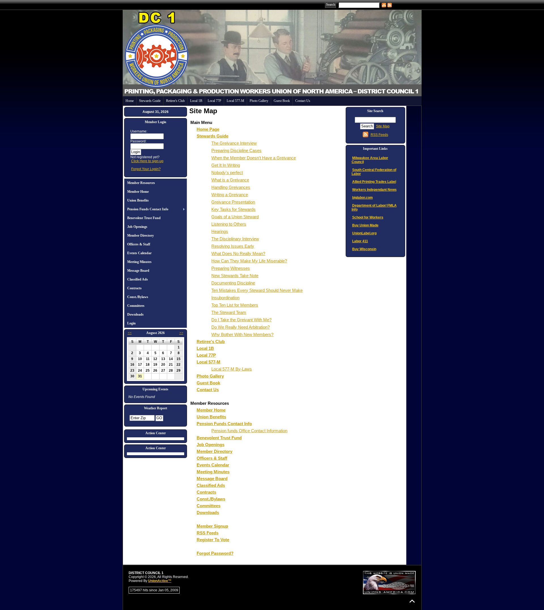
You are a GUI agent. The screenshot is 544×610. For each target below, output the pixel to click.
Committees (135, 306)
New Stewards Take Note (234, 275)
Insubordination (225, 297)
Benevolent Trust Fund (144, 218)
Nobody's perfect (227, 172)
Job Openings (137, 227)
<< (130, 333)
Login (131, 323)
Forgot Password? (215, 553)
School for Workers (367, 217)
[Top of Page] (412, 601)
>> (181, 333)
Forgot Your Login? (146, 169)
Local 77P (214, 101)
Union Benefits (138, 200)
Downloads (135, 314)
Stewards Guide (150, 101)
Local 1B (196, 101)
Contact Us (302, 101)
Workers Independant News (374, 190)
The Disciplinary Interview (235, 238)
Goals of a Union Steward (235, 216)
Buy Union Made (365, 225)
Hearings (219, 231)
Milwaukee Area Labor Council (370, 160)
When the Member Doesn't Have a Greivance (253, 157)
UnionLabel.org (364, 233)
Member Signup (212, 526)
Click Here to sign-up (147, 161)
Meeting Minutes (139, 262)
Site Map (383, 126)
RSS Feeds (207, 532)
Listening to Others (228, 224)
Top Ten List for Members (234, 305)
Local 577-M (235, 101)
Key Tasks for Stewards (233, 209)
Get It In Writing (225, 165)
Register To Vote (213, 539)
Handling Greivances (230, 187)
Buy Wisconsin (364, 249)
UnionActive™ (159, 581)
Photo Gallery (259, 101)
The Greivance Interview (234, 143)
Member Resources (141, 183)
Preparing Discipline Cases (236, 150)
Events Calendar (139, 253)
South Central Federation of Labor (374, 172)
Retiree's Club (175, 101)
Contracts (134, 288)
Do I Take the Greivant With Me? (241, 319)
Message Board (138, 271)
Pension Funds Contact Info (147, 209)
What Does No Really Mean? (238, 253)
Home (130, 101)
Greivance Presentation (233, 202)
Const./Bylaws (137, 297)
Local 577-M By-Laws (231, 369)
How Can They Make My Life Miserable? (249, 260)
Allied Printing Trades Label (374, 182)
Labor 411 (360, 241)
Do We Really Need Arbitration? (240, 327)
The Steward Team (228, 312)
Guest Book (282, 101)
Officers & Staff (138, 244)
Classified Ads (137, 279)
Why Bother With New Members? (242, 334)
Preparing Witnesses (230, 268)
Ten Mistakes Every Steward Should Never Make (257, 290)
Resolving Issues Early (232, 246)
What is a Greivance (230, 179)
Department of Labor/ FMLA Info (374, 207)
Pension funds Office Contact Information (249, 430)
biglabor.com (362, 198)
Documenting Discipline (233, 283)
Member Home (138, 192)
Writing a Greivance (229, 194)
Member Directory (140, 235)
